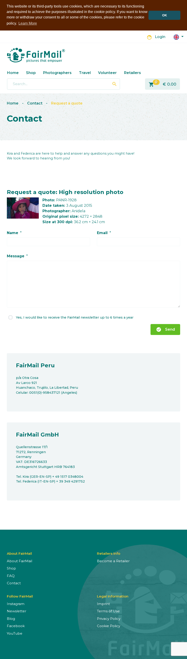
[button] (179, 36)
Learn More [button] (27, 23)
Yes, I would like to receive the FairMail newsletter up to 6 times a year (74, 317)
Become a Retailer (113, 561)
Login (160, 37)
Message (15, 256)
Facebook (16, 626)
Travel (85, 73)
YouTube (14, 633)
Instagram (15, 604)
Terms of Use (108, 611)
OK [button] (164, 15)
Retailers (132, 73)
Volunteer (107, 73)
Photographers (57, 73)
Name (12, 233)
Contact (34, 103)
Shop (31, 73)
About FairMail (19, 561)
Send (165, 329)
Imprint (103, 604)
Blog (11, 618)
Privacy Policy (108, 618)
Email (102, 233)
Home (13, 73)
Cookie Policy (108, 626)
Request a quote (67, 103)
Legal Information (112, 596)
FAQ (11, 576)
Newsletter (16, 611)
